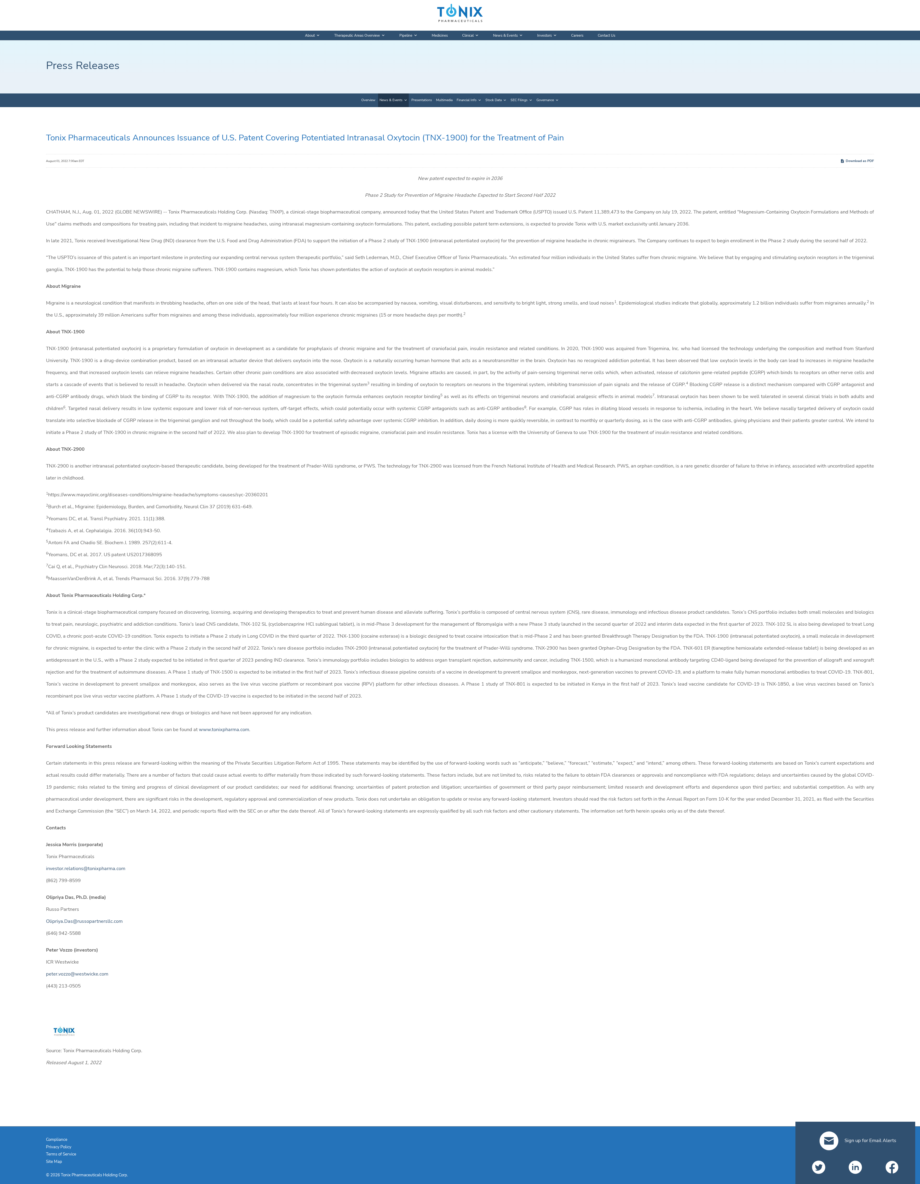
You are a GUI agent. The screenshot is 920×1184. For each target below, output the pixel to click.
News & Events (505, 35)
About (310, 35)
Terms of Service (61, 1154)
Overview (368, 100)
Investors (544, 35)
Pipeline (405, 35)
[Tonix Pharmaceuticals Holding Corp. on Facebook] (892, 1167)
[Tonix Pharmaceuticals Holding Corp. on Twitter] (819, 1167)
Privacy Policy (58, 1147)
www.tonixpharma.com (224, 729)
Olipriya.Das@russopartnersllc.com (84, 921)
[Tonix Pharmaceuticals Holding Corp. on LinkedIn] (855, 1167)
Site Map (54, 1161)
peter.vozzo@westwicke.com (77, 974)
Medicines (440, 35)
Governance (545, 100)
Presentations (421, 100)
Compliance (56, 1139)
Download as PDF (860, 161)
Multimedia (444, 100)
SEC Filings (519, 100)
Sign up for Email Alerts (869, 1140)
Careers (577, 35)
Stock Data (493, 100)
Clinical (468, 35)
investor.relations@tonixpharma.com (85, 868)
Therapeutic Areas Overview (357, 35)
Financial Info (467, 100)
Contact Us (606, 35)
